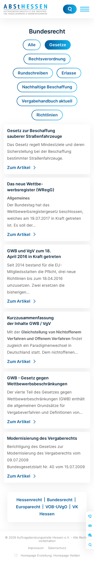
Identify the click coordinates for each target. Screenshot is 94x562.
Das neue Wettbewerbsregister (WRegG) (47, 209)
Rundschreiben (33, 73)
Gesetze (57, 44)
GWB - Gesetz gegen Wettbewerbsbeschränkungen (47, 400)
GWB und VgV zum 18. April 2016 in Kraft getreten (47, 276)
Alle (32, 44)
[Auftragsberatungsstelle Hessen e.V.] (25, 9)
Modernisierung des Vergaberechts (47, 457)
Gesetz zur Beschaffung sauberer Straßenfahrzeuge (47, 149)
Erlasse (69, 73)
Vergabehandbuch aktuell (47, 101)
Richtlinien (47, 114)
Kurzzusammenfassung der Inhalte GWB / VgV (47, 340)
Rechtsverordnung (47, 58)
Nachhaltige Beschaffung (47, 86)
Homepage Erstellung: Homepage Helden (50, 555)
